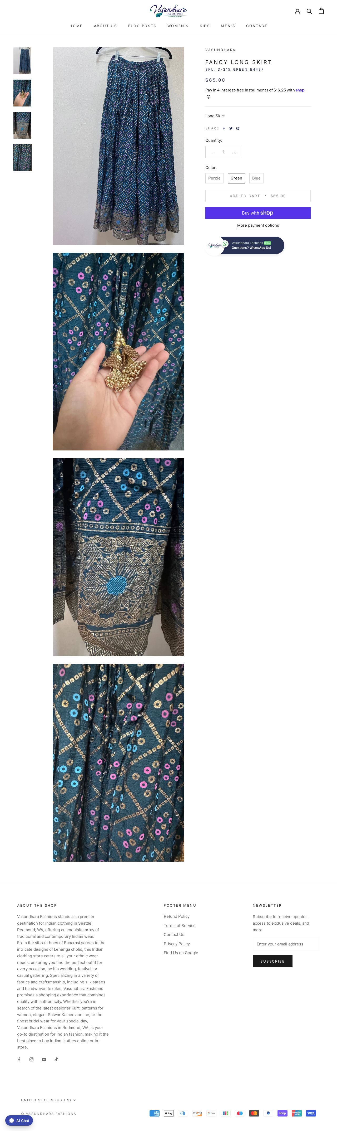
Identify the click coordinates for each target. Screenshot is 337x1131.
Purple (214, 178)
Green (236, 178)
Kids (205, 26)
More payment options (258, 225)
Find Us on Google (181, 952)
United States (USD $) (46, 1100)
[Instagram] (31, 1059)
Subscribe (272, 961)
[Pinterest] (237, 128)
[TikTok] (56, 1059)
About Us (105, 26)
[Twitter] (230, 128)
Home (76, 26)
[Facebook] (224, 128)
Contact (256, 26)
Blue (256, 178)
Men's (228, 26)
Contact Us (174, 934)
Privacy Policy (177, 943)
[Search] (309, 11)
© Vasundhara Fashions (48, 1114)
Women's (178, 26)
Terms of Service (180, 925)
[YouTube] (44, 1059)
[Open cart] (321, 11)
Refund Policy (177, 916)
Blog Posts (142, 26)
